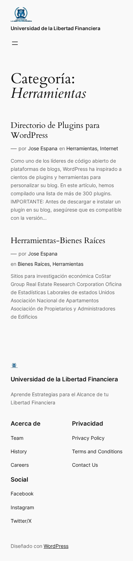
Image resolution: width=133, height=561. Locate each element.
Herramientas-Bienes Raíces (58, 241)
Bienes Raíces (34, 264)
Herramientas (81, 148)
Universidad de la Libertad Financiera (55, 28)
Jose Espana (42, 148)
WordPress (56, 546)
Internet (109, 148)
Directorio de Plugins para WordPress (55, 130)
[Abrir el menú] (15, 43)
